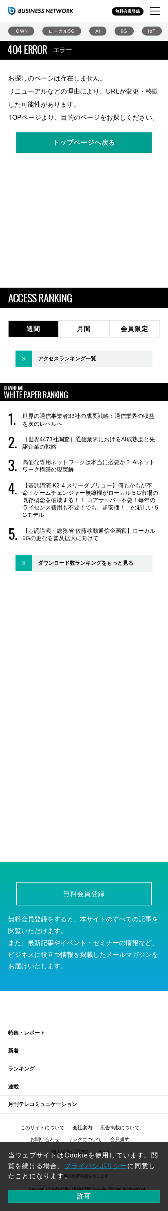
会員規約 (120, 1139)
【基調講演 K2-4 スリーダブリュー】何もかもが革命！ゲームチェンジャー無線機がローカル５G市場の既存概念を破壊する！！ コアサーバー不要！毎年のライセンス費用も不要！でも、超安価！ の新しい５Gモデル (90, 500)
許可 (84, 1196)
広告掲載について (119, 1128)
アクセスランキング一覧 (67, 358)
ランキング (21, 1069)
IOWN (21, 31)
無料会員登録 (127, 11)
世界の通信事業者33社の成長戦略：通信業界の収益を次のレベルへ (88, 420)
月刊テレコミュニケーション (42, 1104)
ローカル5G (62, 31)
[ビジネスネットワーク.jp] (40, 11)
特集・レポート (26, 1033)
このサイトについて (42, 1128)
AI (97, 31)
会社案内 (82, 1128)
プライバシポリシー (96, 1165)
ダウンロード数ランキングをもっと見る (85, 563)
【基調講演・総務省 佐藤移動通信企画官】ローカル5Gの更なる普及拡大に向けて (88, 534)
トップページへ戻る (84, 142)
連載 (13, 1087)
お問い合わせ (45, 1139)
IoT (152, 31)
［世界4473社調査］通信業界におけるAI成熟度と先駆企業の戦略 (88, 443)
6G (124, 31)
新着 (13, 1051)
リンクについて (85, 1139)
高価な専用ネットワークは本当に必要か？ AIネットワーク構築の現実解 (88, 466)
